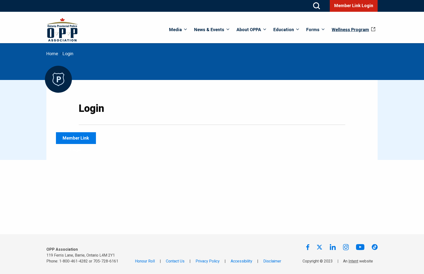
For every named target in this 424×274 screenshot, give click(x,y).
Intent (353, 261)
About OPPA (249, 30)
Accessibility (241, 261)
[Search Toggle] (316, 6)
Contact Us (175, 261)
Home (52, 54)
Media (175, 30)
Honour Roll (145, 261)
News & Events (209, 30)
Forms (312, 30)
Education (283, 30)
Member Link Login (353, 5)
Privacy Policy (208, 261)
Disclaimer (272, 261)
